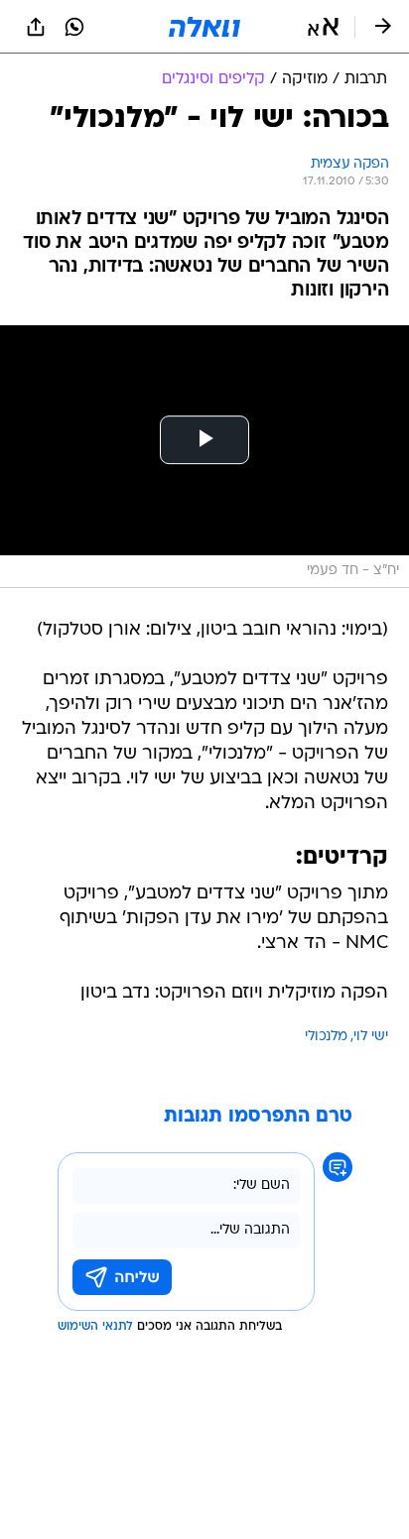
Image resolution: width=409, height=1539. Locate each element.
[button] (323, 27)
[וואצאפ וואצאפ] (74, 27)
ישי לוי (370, 1036)
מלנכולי (326, 1036)
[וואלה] (204, 27)
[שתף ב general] (36, 27)
